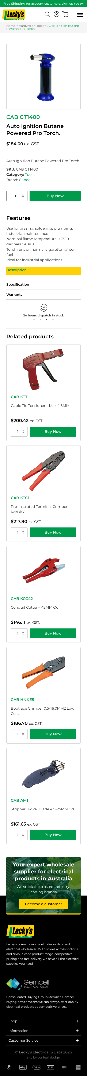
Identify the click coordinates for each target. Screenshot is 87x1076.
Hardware (26, 26)
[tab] (43, 271)
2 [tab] (40, 319)
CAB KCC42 (22, 598)
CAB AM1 (19, 800)
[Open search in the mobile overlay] (48, 15)
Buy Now (55, 196)
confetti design (49, 1057)
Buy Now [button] (53, 431)
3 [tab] (47, 319)
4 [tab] (53, 319)
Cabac (24, 180)
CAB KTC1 (20, 498)
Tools (40, 26)
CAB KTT (19, 397)
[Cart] (65, 14)
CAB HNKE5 (22, 699)
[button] (80, 15)
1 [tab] (34, 319)
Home (10, 26)
